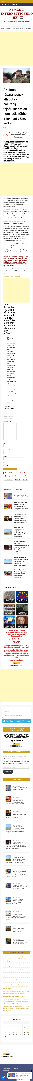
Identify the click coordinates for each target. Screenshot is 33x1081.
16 (28, 1030)
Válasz (8, 402)
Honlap (5, 456)
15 (24, 1030)
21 (20, 1032)
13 (16, 1030)
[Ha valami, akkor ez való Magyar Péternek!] (8, 788)
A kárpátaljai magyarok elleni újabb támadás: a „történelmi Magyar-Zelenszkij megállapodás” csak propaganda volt (15, 986)
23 (28, 1032)
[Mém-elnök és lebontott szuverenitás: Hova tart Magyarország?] (8, 928)
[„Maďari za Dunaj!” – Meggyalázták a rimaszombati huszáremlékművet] (8, 899)
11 (9, 1030)
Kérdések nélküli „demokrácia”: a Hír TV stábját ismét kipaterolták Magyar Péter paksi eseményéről (15, 830)
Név (4, 443)
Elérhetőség (15, 1068)
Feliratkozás (8, 771)
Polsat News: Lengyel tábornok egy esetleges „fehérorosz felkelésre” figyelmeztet (14, 714)
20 (16, 1032)
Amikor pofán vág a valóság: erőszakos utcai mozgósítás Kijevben (20, 942)
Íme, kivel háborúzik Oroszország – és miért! (14, 996)
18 (9, 1032)
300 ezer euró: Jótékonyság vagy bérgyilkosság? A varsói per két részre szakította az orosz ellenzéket (16, 916)
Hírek (4, 86)
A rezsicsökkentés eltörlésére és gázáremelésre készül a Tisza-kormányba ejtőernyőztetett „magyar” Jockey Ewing (16, 845)
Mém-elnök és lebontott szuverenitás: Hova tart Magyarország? (20, 930)
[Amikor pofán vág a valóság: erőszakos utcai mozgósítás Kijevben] (8, 941)
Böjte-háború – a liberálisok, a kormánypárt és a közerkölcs (15, 710)
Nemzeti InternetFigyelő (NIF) (16, 1076)
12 (13, 1030)
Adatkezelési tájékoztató (6, 1069)
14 (20, 1030)
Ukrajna (9, 86)
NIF (13, 786)
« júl (4, 1038)
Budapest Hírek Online (17, 953)
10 (5, 1030)
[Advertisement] (16, 48)
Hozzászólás (7, 421)
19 (13, 1032)
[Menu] (2, 1)
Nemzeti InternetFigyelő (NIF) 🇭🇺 (17, 13)
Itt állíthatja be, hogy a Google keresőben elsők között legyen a (18, 135)
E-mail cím (6, 449)
